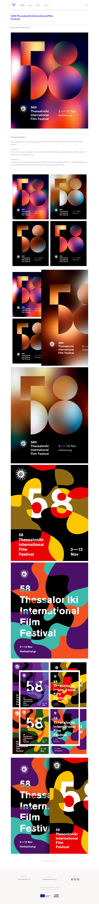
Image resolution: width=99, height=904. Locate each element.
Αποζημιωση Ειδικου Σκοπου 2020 (50, 889)
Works (22, 5)
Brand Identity (15, 27)
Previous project (45, 861)
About (30, 5)
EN (87, 5)
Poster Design (25, 27)
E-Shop (38, 5)
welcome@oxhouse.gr (49, 879)
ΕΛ (85, 5)
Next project (54, 861)
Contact (46, 5)
